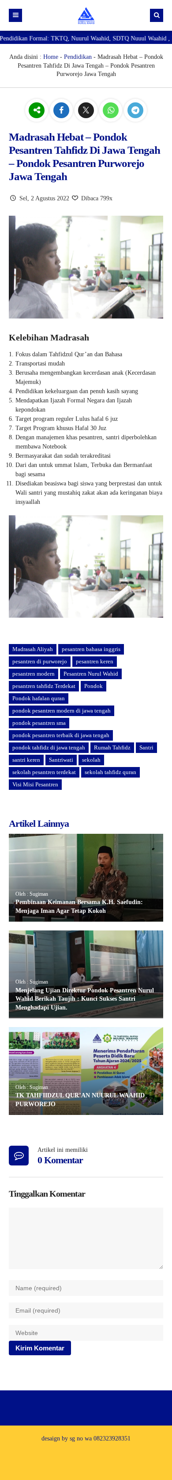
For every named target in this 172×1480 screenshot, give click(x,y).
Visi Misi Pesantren (35, 784)
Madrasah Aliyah (32, 649)
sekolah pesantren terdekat (44, 772)
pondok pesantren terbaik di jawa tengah (60, 735)
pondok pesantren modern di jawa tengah (61, 710)
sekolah (91, 759)
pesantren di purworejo (39, 661)
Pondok (93, 686)
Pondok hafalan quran (38, 698)
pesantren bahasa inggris (91, 649)
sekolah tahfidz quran (110, 772)
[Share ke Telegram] (135, 111)
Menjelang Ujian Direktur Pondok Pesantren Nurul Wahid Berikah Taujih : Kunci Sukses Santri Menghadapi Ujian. (84, 999)
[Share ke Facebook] (62, 111)
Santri (146, 747)
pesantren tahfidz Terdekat (43, 686)
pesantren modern (33, 673)
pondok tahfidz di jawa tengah (48, 747)
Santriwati (61, 759)
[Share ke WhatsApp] (111, 111)
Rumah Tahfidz (112, 747)
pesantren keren (94, 661)
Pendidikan (78, 57)
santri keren (26, 759)
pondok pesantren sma (39, 723)
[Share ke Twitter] (87, 111)
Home (50, 57)
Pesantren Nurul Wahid (91, 673)
